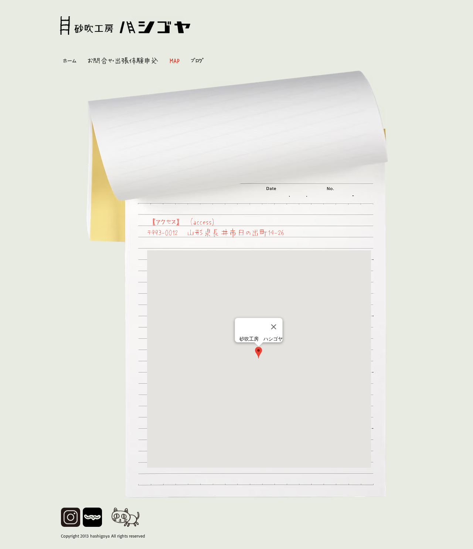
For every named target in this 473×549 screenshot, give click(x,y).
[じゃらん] (92, 517)
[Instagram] (70, 517)
